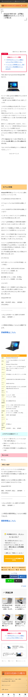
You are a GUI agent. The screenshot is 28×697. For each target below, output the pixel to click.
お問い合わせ (5, 689)
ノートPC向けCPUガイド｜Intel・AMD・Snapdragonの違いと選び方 (12, 680)
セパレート (12, 569)
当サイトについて (6, 685)
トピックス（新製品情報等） (19, 567)
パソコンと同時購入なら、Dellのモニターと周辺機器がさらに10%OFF (15, 67)
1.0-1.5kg (24, 569)
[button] (18, 581)
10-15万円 (5, 569)
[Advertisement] (14, 35)
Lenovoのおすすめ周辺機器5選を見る (14, 559)
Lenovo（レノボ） (7, 567)
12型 (18, 569)
